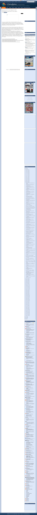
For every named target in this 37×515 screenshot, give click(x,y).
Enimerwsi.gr (27, 492)
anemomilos (27, 413)
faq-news (27, 472)
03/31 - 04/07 (27, 303)
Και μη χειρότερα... (28, 438)
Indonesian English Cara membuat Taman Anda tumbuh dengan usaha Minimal (30, 434)
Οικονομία (10, 7)
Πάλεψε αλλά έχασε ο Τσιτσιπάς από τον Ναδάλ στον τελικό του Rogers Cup (30, 403)
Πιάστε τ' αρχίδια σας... (28, 443)
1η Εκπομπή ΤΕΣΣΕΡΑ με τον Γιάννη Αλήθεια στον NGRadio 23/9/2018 (30, 401)
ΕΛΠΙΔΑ (27, 417)
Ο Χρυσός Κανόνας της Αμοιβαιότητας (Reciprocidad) (30, 334)
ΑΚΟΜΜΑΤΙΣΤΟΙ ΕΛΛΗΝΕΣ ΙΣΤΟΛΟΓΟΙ (30, 477)
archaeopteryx (27, 392)
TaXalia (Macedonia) (28, 322)
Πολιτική (7, 7)
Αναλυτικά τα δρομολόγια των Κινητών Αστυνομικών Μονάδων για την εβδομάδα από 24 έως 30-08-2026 (30, 337)
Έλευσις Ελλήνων (28, 410)
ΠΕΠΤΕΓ (27, 491)
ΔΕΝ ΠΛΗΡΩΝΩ (27, 390)
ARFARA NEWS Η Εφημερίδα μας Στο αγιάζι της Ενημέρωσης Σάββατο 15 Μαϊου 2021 (30, 379)
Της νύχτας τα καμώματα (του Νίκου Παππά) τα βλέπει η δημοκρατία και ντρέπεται (30, 420)
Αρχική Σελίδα (3, 7)
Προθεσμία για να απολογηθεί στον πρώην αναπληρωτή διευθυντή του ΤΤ (30, 453)
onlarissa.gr (27, 499)
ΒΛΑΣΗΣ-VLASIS (28, 399)
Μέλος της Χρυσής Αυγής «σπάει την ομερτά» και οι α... (30, 233)
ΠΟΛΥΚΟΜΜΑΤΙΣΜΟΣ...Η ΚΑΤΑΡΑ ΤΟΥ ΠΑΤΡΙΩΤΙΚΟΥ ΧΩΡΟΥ (30, 353)
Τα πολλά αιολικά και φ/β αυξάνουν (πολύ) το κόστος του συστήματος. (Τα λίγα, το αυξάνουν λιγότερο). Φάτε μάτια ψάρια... (30, 394)
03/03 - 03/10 (27, 307)
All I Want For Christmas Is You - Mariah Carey (29, 460)
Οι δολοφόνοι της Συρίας (28, 405)
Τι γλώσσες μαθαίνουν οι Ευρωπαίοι (30, 197)
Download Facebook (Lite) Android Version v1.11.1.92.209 (30, 441)
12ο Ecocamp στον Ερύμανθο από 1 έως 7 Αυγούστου (30, 427)
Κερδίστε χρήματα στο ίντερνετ (29, 406)
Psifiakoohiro (27, 446)
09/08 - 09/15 (27, 279)
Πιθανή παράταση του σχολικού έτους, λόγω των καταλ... (30, 221)
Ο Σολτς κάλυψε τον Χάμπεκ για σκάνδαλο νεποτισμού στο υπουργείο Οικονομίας (30, 358)
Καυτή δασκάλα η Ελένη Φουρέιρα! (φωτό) (30, 207)
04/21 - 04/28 (27, 300)
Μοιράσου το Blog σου (28, 454)
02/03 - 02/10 (27, 311)
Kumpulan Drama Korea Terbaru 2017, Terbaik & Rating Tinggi (29, 409)
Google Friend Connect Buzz (29, 444)
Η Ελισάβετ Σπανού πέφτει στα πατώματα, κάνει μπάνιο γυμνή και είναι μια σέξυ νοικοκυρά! (30, 469)
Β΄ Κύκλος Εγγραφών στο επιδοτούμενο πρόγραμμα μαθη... (30, 227)
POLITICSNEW (27, 364)
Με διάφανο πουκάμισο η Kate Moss (29, 255)
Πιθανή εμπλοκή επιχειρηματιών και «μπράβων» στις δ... (30, 186)
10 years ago (28, 38)
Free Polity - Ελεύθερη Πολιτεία (29, 400)
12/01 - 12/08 (27, 171)
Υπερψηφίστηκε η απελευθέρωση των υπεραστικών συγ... (30, 185)
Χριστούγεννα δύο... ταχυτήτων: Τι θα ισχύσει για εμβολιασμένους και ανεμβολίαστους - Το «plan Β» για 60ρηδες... (30, 366)
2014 (26, 167)
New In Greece (27, 426)
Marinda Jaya (27, 440)
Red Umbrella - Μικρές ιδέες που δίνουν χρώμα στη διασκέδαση (30, 447)
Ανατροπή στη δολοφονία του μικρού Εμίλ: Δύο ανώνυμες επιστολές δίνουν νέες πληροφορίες (30, 325)
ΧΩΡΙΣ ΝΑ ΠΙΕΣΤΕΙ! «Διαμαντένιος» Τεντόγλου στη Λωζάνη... (29, 339)
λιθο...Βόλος (27, 448)
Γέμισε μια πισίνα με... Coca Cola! (29, 464)
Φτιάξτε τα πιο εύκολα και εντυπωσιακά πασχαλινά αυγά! (29, 450)
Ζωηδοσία (27, 374)
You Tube (35, 0)
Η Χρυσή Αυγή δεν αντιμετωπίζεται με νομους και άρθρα (30, 274)
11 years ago (31, 41)
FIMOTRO (27, 428)
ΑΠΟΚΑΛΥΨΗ (27, 495)
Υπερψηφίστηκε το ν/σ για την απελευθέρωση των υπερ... (29, 247)
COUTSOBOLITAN (28, 475)
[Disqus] (13, 59)
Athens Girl (27, 483)
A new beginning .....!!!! (28, 471)
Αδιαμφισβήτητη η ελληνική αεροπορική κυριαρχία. (30, 355)
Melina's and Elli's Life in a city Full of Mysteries (30, 432)
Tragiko (27, 497)
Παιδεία (13, 7)
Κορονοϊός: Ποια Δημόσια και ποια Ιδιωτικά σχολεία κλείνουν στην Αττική (30, 391)
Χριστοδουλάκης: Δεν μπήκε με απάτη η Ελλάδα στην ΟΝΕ (30, 204)
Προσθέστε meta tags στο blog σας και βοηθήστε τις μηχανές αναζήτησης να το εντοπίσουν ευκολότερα (30, 457)
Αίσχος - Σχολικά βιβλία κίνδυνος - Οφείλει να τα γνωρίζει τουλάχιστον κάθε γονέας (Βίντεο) (30, 412)
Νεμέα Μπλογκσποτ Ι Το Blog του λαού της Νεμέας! (29, 442)
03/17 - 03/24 (27, 305)
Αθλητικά (22, 7)
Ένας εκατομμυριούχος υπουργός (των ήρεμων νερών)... (30, 327)
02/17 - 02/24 (27, 309)
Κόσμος (19, 7)
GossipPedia (27, 498)
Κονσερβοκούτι (28, 485)
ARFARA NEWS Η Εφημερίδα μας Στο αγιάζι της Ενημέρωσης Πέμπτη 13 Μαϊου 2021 (30, 385)
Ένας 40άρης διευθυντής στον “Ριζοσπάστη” (29, 268)
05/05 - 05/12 (27, 298)
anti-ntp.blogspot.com (28, 386)
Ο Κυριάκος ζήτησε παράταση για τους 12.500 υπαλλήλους (30, 224)
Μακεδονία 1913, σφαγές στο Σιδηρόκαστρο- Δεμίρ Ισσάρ (29, 415)
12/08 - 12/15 (27, 170)
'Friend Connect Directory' (29, 493)
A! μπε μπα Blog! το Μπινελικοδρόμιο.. (28, 397)
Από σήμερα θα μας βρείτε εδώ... (29, 387)
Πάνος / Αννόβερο (29, 39)
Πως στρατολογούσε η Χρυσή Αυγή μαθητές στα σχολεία (29, 214)
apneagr (27, 346)
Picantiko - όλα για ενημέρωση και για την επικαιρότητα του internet (30, 463)
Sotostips (27, 388)
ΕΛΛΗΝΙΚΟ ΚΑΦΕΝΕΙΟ (28, 343)
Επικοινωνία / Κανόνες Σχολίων (27, 7)
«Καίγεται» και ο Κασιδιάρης (29, 205)
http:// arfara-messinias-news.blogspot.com (28, 381)
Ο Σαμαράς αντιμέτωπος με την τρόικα (9, 11)
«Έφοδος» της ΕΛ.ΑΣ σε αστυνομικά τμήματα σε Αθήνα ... (29, 219)
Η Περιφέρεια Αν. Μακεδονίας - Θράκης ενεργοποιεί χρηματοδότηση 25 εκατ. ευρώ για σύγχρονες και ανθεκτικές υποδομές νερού (30, 330)
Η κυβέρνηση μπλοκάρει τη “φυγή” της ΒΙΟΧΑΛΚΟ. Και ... (30, 217)
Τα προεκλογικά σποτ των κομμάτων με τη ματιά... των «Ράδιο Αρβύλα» (30, 439)
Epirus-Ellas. (27, 354)
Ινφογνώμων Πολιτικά (28, 395)
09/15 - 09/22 (27, 278)
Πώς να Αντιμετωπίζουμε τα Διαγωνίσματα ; (29, 351)
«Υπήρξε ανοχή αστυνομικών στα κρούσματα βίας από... (29, 242)
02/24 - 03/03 (27, 308)
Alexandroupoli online (28, 328)
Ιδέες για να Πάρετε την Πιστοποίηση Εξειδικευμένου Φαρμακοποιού (30, 407)
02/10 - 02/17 (27, 310)
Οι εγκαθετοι (27, 461)
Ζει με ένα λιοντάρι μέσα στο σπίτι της (30, 230)
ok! (26, 421)
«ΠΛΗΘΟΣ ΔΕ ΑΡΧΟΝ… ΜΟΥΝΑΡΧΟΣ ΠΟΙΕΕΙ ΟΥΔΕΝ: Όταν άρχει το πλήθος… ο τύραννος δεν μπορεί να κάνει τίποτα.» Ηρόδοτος (30, 474)
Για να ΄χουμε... (27, 484)
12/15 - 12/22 (27, 169)
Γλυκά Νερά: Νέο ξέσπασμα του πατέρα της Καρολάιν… (29, 360)
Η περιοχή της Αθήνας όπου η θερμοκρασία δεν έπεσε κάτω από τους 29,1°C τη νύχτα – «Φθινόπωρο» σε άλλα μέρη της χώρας (30, 344)
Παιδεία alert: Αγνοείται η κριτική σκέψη (30, 396)
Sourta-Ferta (27, 336)
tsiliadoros (27, 424)
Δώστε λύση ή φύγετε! (28, 277)
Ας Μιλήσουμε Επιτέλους (29, 372)
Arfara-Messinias (28, 370)
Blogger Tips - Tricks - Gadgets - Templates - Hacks (29, 456)
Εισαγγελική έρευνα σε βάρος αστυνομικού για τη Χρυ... (29, 196)
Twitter (24, 0)
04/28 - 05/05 (27, 299)
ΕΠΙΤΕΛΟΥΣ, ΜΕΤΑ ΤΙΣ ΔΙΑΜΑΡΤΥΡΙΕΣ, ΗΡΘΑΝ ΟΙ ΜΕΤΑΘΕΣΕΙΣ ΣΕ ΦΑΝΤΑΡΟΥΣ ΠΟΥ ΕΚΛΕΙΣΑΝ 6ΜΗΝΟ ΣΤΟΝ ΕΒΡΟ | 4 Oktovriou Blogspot (30, 45)
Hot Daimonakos (28, 468)
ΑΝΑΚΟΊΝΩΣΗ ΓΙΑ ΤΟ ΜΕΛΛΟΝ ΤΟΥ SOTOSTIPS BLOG (29, 389)
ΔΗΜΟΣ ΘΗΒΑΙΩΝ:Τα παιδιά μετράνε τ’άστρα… (30, 348)
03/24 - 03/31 (27, 304)
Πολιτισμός (16, 7)
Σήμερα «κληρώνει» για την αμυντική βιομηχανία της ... (30, 211)
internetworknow (28, 494)
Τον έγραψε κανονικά (28, 476)
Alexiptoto (27, 490)
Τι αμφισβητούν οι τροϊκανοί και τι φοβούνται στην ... (29, 239)
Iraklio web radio (28, 408)
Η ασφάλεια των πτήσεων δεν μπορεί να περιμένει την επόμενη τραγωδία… (30, 332)
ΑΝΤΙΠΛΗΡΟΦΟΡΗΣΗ (28, 352)
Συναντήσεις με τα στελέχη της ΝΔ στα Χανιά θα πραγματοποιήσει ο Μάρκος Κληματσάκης (30, 482)
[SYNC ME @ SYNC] (31, 0)
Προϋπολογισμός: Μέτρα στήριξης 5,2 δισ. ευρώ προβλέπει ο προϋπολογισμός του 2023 (30, 363)
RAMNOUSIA (27, 496)
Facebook (27, 0)
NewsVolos (27, 402)
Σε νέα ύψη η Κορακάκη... (28, 425)
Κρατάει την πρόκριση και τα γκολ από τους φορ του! (30, 341)
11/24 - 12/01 (27, 172)
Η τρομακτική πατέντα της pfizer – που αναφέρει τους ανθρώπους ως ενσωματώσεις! (30, 369)
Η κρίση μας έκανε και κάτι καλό (29, 398)
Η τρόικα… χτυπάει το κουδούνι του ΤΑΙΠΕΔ (30, 260)
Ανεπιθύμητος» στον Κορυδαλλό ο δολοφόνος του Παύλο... (29, 232)
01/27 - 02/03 (27, 312)
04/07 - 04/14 (27, 302)
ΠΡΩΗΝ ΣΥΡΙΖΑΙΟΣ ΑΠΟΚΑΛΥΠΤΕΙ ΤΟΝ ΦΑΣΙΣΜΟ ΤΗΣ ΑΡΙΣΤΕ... (30, 273)
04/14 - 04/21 (27, 301)
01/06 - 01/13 (27, 315)
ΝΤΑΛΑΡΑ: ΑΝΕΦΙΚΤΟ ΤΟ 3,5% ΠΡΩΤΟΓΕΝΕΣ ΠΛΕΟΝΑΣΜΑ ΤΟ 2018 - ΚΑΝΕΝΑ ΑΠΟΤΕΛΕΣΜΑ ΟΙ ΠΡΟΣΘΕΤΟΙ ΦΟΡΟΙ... (30, 430)
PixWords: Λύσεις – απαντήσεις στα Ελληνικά (29, 436)
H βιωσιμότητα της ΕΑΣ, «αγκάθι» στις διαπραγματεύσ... (30, 193)
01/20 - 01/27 (27, 313)
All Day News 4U (28, 350)
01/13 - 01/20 (27, 314)
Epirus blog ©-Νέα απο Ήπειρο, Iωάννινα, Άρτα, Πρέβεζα (29, 357)
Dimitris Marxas (28, 35)
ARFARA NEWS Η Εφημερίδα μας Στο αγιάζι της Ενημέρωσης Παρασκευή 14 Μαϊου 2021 (30, 382)
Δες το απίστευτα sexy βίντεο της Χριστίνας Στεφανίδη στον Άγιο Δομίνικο (29, 467)
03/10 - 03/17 (27, 306)
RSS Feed (22, 0)
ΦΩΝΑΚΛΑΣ (27, 326)
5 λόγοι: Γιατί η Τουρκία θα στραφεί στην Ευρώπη (30, 462)
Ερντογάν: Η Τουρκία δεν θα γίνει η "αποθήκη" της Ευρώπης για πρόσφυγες (30, 373)
